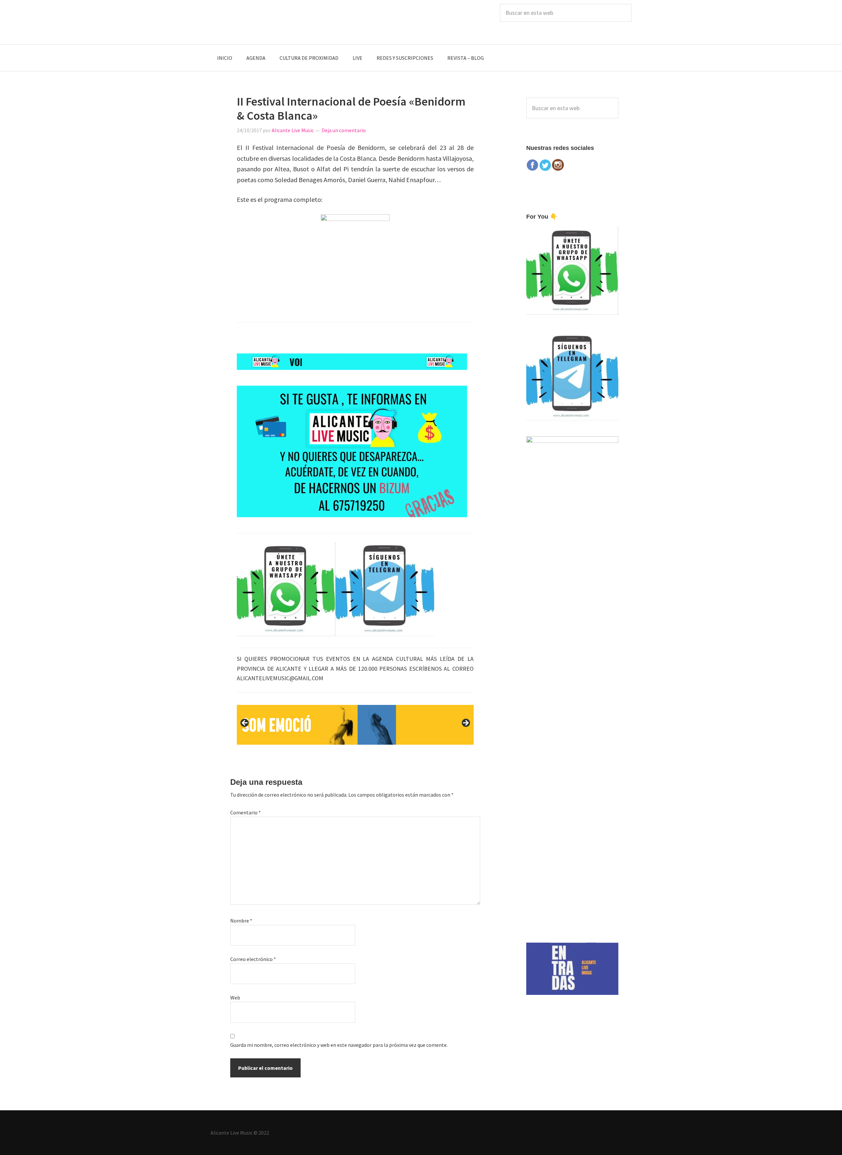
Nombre (241, 920)
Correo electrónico (253, 959)
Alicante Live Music (259, 22)
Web (235, 997)
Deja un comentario (344, 130)
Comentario (245, 812)
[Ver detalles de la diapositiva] (355, 724)
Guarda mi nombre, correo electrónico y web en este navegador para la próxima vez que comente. (339, 1045)
